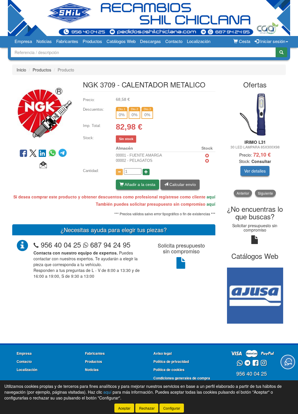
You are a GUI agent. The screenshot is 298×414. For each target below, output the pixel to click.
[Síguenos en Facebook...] (255, 363)
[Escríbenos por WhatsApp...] (240, 363)
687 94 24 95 (109, 244)
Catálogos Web (121, 41)
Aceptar (124, 408)
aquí (211, 197)
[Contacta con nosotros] (288, 362)
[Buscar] (281, 52)
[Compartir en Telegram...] (62, 153)
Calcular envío (182, 184)
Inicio (21, 70)
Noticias (44, 41)
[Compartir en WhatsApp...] (53, 153)
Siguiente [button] (265, 193)
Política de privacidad (171, 361)
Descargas (150, 41)
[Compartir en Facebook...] (23, 153)
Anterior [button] (243, 193)
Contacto (173, 41)
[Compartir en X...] (33, 153)
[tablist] (255, 145)
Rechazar (147, 408)
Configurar (171, 408)
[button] (43, 165)
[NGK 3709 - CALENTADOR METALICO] (43, 111)
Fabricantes (67, 41)
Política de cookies (169, 369)
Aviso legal (162, 353)
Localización (198, 41)
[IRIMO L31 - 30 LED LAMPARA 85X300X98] (255, 114)
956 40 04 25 (61, 244)
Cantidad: (91, 171)
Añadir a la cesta (139, 184)
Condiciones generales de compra (181, 378)
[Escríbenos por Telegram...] (247, 363)
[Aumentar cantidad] (146, 172)
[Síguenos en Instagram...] (263, 363)
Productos (92, 41)
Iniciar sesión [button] (272, 41)
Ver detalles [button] (255, 171)
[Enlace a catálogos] (255, 294)
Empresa (23, 41)
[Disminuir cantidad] (119, 172)
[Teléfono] (36, 244)
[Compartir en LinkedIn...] (42, 153)
